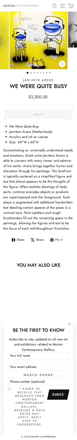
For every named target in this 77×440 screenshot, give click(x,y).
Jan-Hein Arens (38, 80)
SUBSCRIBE (59, 394)
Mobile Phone (38, 375)
